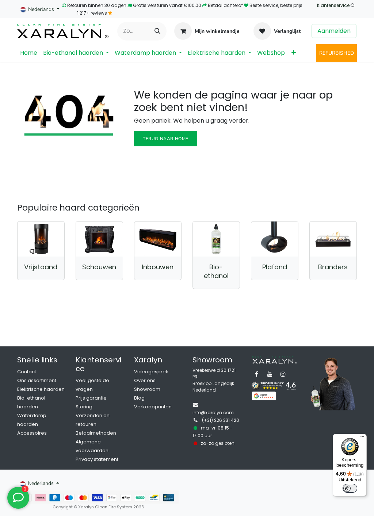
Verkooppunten (153, 406)
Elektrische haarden (41, 389)
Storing (84, 406)
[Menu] (362, 438)
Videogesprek (151, 371)
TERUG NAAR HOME (165, 139)
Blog (139, 397)
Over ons (145, 380)
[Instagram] (283, 374)
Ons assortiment (36, 380)
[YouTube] (270, 374)
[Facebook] (257, 374)
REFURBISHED (336, 53)
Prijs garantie (91, 397)
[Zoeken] (157, 31)
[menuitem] (28, 53)
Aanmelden (334, 31)
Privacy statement (97, 459)
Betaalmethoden (96, 433)
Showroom (147, 389)
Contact (26, 371)
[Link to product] (41, 239)
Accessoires (32, 433)
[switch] (350, 488)
